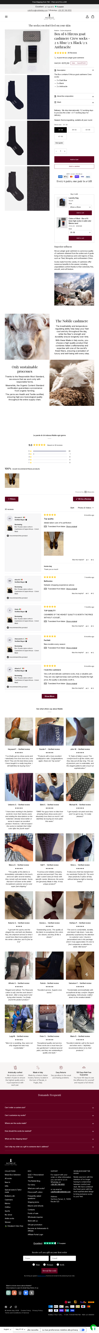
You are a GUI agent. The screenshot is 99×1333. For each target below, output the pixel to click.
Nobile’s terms (42, 1275)
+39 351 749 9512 (64, 10)
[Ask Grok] (31, 1292)
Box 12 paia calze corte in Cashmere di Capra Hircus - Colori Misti (27, 529)
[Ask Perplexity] (20, 1292)
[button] (65, 52)
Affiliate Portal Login (35, 1235)
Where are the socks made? (16, 1123)
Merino (7, 1203)
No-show (8, 1215)
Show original (71, 526)
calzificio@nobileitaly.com (38, 10)
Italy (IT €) (19, 1329)
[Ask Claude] (14, 1292)
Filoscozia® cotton (35, 1192)
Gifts (6, 1186)
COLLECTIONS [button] (10, 1171)
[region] (12, 480)
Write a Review (86, 499)
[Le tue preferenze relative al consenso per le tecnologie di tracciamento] (94, 1329)
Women (8, 1222)
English (6, 1329)
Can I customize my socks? (15, 1115)
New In (7, 1182)
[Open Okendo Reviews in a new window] (84, 492)
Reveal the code (49, 1270)
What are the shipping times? (16, 1139)
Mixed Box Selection (13, 1175)
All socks (8, 1178)
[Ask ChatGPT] (8, 1292)
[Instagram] (16, 1307)
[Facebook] (6, 1307)
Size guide (59, 143)
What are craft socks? (36, 1188)
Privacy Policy (37, 1310)
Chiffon (8, 1207)
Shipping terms (33, 1202)
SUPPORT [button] (54, 1171)
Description (61, 70)
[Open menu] (8, 16)
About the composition (65, 96)
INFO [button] (29, 1171)
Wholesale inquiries (35, 1217)
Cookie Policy (26, 1310)
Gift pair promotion (35, 1225)
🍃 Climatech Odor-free (14, 1226)
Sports (7, 1211)
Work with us (33, 1221)
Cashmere (9, 1200)
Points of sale (33, 1213)
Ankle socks (9, 1218)
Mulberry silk (10, 1196)
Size (70, 203)
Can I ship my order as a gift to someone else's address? (27, 1147)
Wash (59, 102)
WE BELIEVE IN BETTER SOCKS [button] (82, 1172)
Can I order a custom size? (15, 1107)
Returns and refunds (35, 1206)
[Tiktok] (11, 1307)
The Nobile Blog (34, 1181)
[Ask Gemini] (25, 1292)
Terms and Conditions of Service (17, 1313)
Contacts (31, 1210)
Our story (31, 1185)
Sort (73, 508)
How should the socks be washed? (18, 1131)
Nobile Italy (11, 1310)
